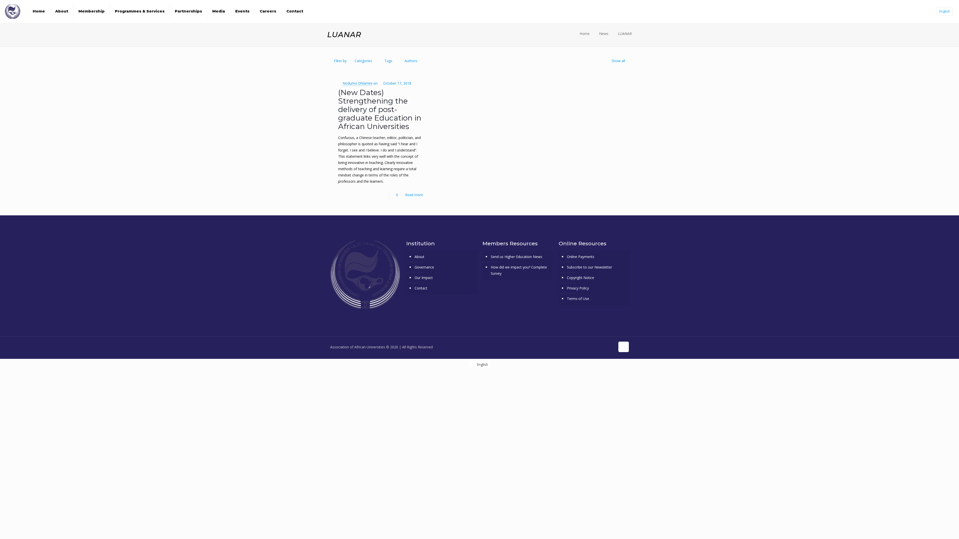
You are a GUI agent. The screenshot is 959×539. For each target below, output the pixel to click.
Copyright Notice (580, 277)
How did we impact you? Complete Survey (519, 270)
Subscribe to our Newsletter (589, 267)
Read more (414, 194)
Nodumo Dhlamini (357, 83)
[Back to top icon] (623, 347)
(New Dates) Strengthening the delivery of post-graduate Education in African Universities (379, 109)
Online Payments (580, 256)
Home (585, 33)
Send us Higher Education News (516, 256)
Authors (411, 60)
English (944, 11)
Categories (363, 60)
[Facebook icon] (585, 346)
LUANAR (625, 33)
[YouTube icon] (596, 346)
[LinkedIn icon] (606, 346)
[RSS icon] (611, 346)
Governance (424, 267)
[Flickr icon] (601, 346)
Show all (618, 60)
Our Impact (424, 277)
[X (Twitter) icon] (590, 346)
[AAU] (12, 11)
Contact (421, 288)
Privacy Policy (578, 288)
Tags (388, 60)
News (603, 33)
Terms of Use (578, 298)
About (419, 256)
